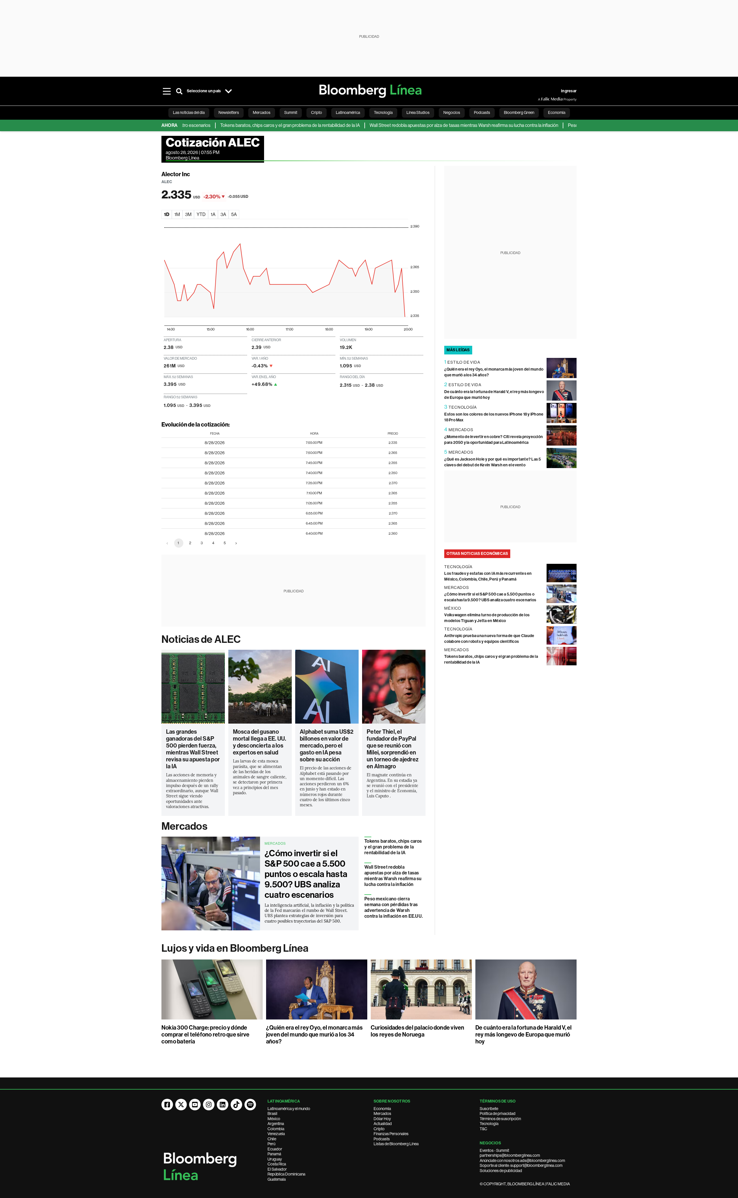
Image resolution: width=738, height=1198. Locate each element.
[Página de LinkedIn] (222, 1104)
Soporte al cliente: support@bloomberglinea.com (521, 1165)
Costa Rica (277, 1164)
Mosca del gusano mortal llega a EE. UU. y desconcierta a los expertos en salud (259, 742)
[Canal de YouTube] (195, 1104)
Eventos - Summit (494, 1150)
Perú (271, 1143)
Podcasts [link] (482, 112)
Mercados (184, 826)
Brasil (272, 1113)
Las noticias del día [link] (189, 112)
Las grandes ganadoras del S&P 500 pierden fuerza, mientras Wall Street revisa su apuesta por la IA (193, 749)
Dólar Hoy (382, 1118)
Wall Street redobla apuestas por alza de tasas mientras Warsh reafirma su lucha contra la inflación (434, 125)
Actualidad (383, 1123)
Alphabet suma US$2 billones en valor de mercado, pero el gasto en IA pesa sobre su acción (326, 745)
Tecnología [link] (383, 112)
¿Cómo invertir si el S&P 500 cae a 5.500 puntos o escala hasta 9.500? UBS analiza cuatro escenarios (306, 874)
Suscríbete (489, 1108)
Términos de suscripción (500, 1118)
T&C (483, 1128)
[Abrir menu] (166, 91)
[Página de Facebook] (167, 1104)
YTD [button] (201, 214)
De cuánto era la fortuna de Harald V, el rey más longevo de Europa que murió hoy (523, 1034)
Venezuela (276, 1133)
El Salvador (277, 1169)
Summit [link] (290, 112)
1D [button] (166, 214)
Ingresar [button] (569, 91)
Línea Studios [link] (418, 112)
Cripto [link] (316, 112)
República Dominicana (286, 1174)
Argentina (276, 1123)
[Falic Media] (542, 99)
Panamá (274, 1154)
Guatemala (277, 1179)
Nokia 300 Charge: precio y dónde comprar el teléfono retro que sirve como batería (205, 1034)
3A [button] (223, 214)
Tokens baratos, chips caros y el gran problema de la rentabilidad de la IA (260, 125)
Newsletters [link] (229, 112)
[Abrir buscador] (179, 91)
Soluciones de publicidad (501, 1170)
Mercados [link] (261, 112)
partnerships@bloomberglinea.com (510, 1155)
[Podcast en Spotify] (250, 1104)
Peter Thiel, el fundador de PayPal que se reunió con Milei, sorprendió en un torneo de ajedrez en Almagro (393, 749)
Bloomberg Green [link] (519, 112)
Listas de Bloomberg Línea (396, 1143)
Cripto (379, 1128)
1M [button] (177, 214)
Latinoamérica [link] (348, 112)
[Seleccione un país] (228, 91)
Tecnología (489, 1123)
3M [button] (188, 214)
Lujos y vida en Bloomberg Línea (234, 948)
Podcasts (382, 1139)
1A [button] (213, 214)
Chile (272, 1139)
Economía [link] (556, 112)
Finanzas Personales (391, 1133)
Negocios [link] (451, 112)
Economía (382, 1108)
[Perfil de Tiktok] (236, 1104)
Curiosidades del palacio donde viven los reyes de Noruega (417, 1031)
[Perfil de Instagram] (208, 1104)
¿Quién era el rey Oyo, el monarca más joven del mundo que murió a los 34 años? (314, 1034)
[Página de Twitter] (181, 1104)
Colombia (276, 1128)
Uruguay (275, 1159)
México (274, 1118)
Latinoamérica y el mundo (289, 1108)
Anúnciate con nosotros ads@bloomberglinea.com (522, 1160)
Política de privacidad (497, 1113)
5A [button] (234, 214)
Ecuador (275, 1149)
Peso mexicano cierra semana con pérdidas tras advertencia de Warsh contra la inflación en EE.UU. (393, 907)
